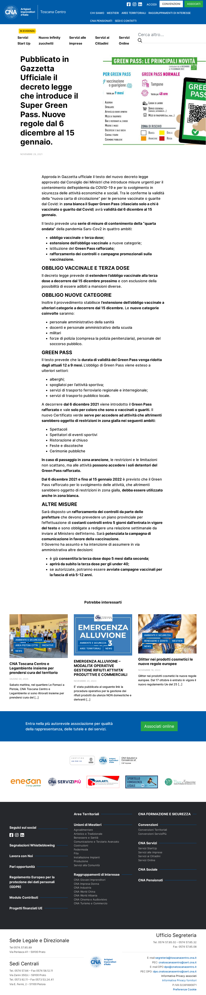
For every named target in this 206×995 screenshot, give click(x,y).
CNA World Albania (85, 895)
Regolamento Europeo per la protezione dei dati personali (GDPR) (32, 882)
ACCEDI (152, 4)
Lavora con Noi (21, 856)
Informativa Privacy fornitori (179, 980)
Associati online (159, 726)
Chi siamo (97, 13)
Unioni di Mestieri (87, 825)
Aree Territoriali (134, 13)
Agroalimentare (83, 829)
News (18, 650)
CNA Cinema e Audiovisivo (90, 899)
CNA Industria (82, 887)
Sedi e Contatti (126, 20)
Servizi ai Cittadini (102, 40)
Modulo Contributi (23, 897)
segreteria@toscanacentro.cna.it (176, 957)
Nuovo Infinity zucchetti (49, 40)
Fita (76, 853)
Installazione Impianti (87, 857)
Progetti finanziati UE (25, 908)
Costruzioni (81, 845)
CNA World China (84, 891)
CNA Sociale (148, 869)
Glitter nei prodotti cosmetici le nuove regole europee (165, 661)
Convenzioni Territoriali (152, 829)
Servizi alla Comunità (87, 865)
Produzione (81, 861)
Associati (193, 3)
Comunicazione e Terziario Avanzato (96, 841)
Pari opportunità (22, 867)
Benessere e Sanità (156, 640)
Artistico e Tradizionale (88, 833)
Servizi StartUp (147, 848)
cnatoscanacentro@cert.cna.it (178, 962)
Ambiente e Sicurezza (28, 639)
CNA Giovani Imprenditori (89, 879)
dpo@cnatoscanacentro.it (180, 966)
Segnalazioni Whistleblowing (32, 845)
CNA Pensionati (101, 20)
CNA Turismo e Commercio (90, 903)
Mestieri (113, 13)
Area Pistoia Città (26, 645)
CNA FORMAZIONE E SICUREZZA (164, 814)
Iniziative (48, 645)
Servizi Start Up (24, 40)
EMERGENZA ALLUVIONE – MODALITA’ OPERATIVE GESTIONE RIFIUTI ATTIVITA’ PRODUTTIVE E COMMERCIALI (100, 668)
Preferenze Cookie (185, 989)
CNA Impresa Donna (86, 883)
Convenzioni (171, 3)
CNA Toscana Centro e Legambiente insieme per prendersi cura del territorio (33, 668)
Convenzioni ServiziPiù (152, 833)
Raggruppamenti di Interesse (169, 13)
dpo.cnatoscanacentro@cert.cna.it (175, 971)
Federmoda (81, 849)
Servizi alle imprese (77, 40)
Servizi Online (124, 40)
